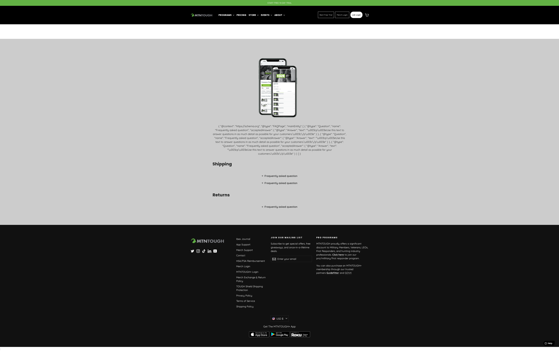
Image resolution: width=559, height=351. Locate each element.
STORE (252, 15)
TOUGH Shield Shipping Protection (249, 288)
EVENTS (265, 15)
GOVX (348, 272)
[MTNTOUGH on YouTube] (215, 251)
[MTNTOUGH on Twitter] (192, 251)
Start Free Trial (326, 15)
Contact (240, 255)
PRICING (241, 15)
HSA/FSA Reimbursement (250, 260)
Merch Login (342, 15)
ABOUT (278, 15)
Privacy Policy (244, 295)
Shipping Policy (245, 306)
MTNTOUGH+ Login (247, 271)
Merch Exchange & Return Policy (251, 279)
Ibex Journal (243, 238)
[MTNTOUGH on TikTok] (204, 251)
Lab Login (356, 15)
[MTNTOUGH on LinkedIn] (209, 251)
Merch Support (244, 250)
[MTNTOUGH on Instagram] (198, 251)
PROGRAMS (225, 15)
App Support (243, 244)
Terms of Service (245, 300)
